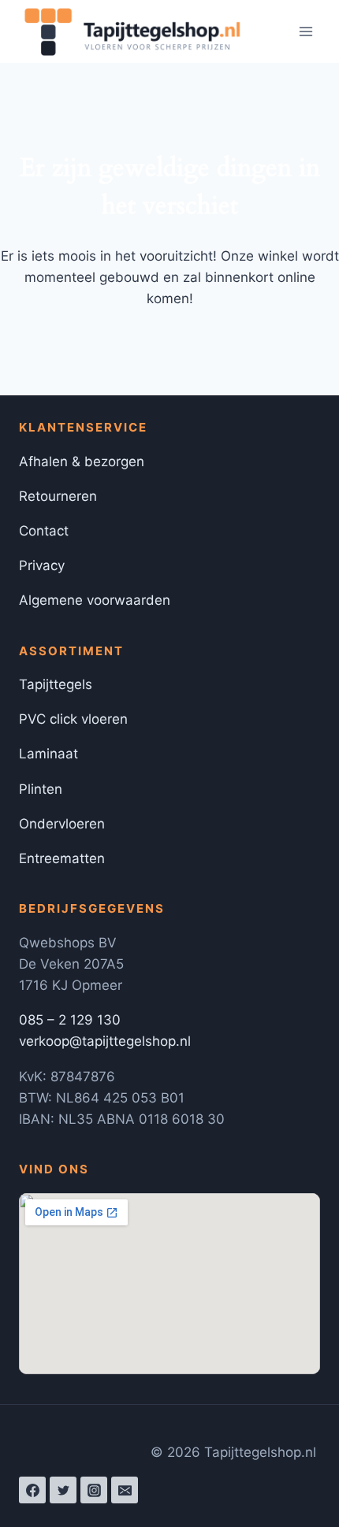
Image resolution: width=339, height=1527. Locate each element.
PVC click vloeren (73, 719)
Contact (44, 531)
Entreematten (62, 858)
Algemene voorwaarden (94, 600)
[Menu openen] (305, 31)
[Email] (124, 1490)
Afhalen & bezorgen (81, 461)
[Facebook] (32, 1490)
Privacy (42, 565)
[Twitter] (63, 1490)
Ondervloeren (62, 824)
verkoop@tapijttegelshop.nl (105, 1041)
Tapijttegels (55, 684)
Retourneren (58, 496)
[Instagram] (93, 1490)
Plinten (40, 789)
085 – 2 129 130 (70, 1020)
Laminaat (48, 754)
